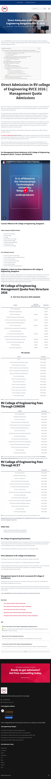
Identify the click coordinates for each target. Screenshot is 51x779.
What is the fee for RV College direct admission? (13, 77)
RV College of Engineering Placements (12, 65)
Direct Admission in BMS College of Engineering (16, 70)
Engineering (3, 755)
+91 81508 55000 (20, 2)
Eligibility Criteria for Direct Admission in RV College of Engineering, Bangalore (18, 56)
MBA (2, 760)
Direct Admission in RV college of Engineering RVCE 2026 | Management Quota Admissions (19, 50)
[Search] (45, 9)
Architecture (3, 750)
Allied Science (4, 748)
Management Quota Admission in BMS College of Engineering (18, 612)
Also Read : (9, 69)
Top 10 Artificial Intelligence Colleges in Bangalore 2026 (13, 730)
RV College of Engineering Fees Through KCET (12, 63)
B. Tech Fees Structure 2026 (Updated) (12, 59)
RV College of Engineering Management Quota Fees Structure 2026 (15, 57)
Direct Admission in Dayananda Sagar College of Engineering (17, 606)
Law (2, 757)
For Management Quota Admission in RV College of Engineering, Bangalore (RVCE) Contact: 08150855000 (23, 51)
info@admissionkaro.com (30, 2)
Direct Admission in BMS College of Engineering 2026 (12, 740)
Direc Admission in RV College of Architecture (13, 66)
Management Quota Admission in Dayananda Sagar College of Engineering (21, 615)
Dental (2, 753)
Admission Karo (9, 710)
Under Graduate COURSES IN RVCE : (12, 54)
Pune (2, 767)
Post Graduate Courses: (11, 55)
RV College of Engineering (7, 135)
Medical (2, 762)
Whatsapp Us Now (25, 677)
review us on (8, 717)
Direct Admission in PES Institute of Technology (15, 609)
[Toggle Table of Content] (38, 49)
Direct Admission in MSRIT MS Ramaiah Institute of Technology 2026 (15, 732)
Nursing (2, 764)
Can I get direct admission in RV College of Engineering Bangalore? (17, 78)
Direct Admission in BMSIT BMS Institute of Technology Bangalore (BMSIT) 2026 (18, 735)
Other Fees (8, 64)
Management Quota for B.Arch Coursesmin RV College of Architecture (17, 68)
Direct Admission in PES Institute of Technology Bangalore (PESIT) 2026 (16, 737)
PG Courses (8, 60)
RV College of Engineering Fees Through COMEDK (12, 61)
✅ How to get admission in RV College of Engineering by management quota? (18, 76)
